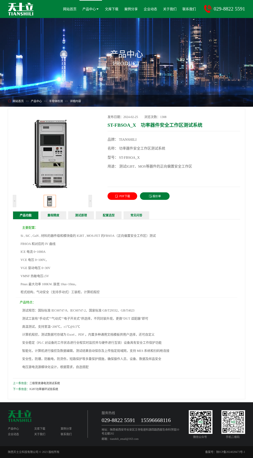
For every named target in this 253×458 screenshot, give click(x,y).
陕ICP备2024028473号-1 (230, 451)
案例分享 (131, 9)
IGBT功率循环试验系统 (43, 389)
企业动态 (150, 9)
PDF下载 (124, 196)
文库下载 (111, 9)
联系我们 (189, 9)
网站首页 (69, 9)
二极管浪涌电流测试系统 (44, 383)
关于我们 (170, 9)
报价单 (157, 196)
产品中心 (89, 9)
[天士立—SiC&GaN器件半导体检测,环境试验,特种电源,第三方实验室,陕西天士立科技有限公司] (20, 7)
